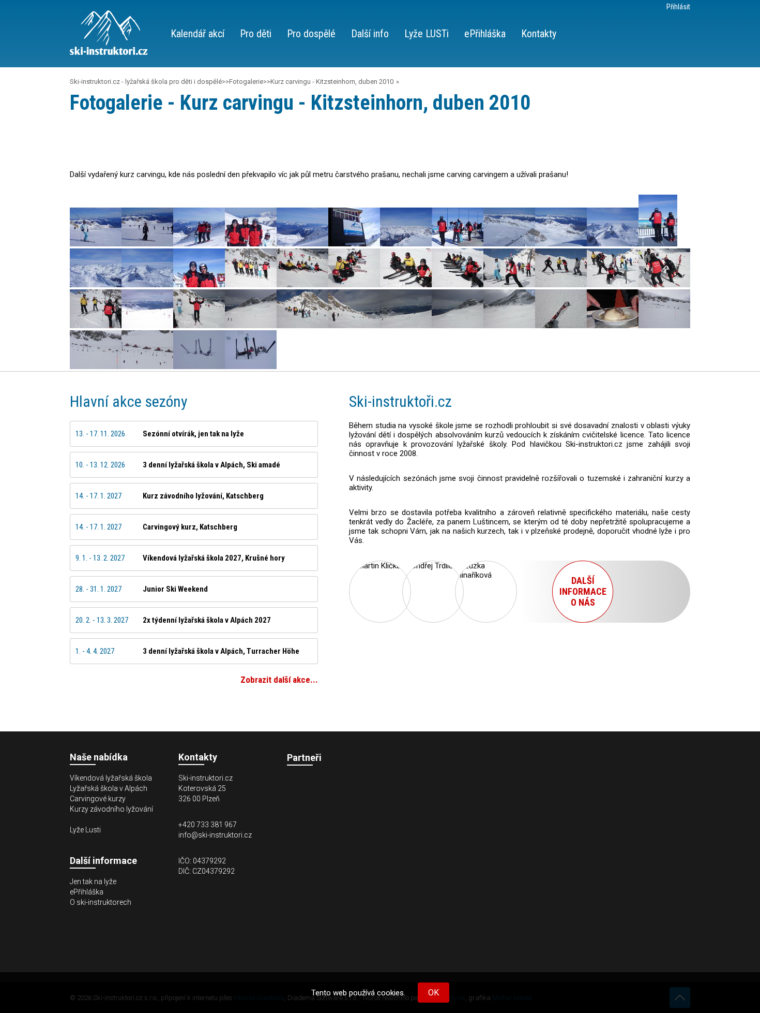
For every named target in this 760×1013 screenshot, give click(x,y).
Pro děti (255, 33)
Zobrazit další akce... (279, 679)
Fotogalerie (246, 81)
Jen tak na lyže (93, 881)
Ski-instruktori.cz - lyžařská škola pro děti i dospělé (146, 81)
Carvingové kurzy (98, 799)
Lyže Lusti (85, 830)
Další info (370, 33)
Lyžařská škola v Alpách (108, 788)
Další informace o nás (582, 591)
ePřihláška (485, 33)
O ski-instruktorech (100, 902)
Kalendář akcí (197, 33)
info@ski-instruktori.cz (215, 835)
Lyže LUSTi (426, 33)
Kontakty (538, 33)
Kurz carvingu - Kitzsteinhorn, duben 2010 (331, 81)
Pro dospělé (311, 33)
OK (433, 992)
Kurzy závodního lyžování (111, 809)
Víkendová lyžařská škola (111, 778)
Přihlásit (678, 7)
